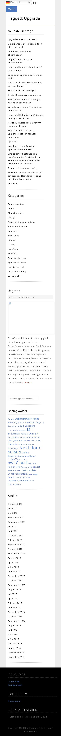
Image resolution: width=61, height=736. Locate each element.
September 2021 (16, 522)
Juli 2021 (12, 526)
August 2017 (14, 589)
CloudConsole (15, 213)
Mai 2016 (12, 634)
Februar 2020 (15, 540)
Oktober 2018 (15, 549)
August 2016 (14, 625)
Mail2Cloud (13, 449)
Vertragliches (15, 276)
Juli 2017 (12, 594)
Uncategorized (16, 267)
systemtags (33, 474)
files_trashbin (33, 437)
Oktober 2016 (15, 616)
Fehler (23, 437)
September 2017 (16, 585)
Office (11, 244)
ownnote (32, 463)
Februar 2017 (15, 603)
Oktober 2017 (15, 580)
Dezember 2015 (16, 652)
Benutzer (12, 426)
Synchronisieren (17, 258)
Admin (11, 419)
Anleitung (12, 422)
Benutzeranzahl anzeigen (22, 90)
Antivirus (13, 183)
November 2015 (16, 657)
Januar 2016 (14, 648)
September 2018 (16, 553)
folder (27, 441)
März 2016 (13, 639)
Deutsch (15, 2)
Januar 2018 (14, 571)
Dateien (22, 430)
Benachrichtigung (35, 422)
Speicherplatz (28, 470)
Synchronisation (17, 473)
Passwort (35, 466)
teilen (11, 477)
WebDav (30, 481)
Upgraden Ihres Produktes (22, 39)
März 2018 (13, 567)
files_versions (15, 440)
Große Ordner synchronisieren (25, 95)
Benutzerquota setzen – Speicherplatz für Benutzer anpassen (23, 133)
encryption (14, 437)
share (17, 470)
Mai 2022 (12, 513)
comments (13, 430)
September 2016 (16, 621)
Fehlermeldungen (17, 226)
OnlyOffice (14, 459)
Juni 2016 (13, 630)
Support (12, 253)
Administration (16, 204)
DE (30, 429)
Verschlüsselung (17, 271)
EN (36, 433)
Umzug (18, 477)
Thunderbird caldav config (22, 168)
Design (11, 217)
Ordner (24, 459)
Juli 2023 (12, 508)
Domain (24, 434)
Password (25, 467)
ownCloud (13, 249)
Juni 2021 (13, 531)
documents (14, 433)
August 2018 (14, 558)
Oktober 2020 (15, 535)
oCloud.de (14, 681)
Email (31, 433)
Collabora (30, 425)
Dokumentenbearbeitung (21, 222)
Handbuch (36, 441)
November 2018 (16, 544)
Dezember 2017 (16, 576)
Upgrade (12, 141)
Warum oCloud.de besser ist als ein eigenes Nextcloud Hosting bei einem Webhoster (25, 176)
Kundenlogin (15, 684)
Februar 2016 (15, 643)
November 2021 (16, 517)
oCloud (11, 240)
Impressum (14, 700)
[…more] (27, 382)
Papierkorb (14, 466)
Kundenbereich (27, 444)
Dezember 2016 (16, 612)
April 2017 (13, 598)
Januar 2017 (14, 607)
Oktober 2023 (15, 504)
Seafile (11, 470)
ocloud (31, 297)
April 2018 (13, 562)
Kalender (13, 231)
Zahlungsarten (15, 484)
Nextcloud (13, 235)
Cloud (11, 208)
